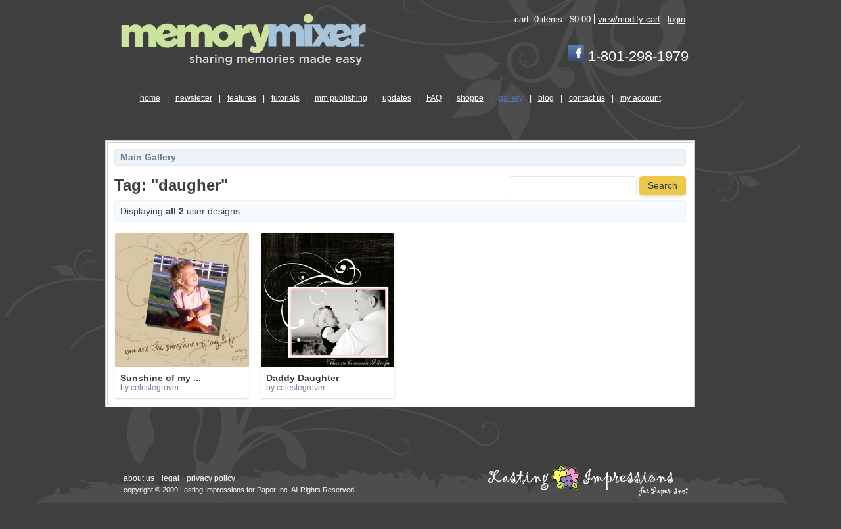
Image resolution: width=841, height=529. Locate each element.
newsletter (193, 98)
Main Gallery (148, 157)
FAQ (434, 98)
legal (170, 478)
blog (546, 98)
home (150, 98)
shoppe (470, 98)
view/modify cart (629, 19)
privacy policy (211, 478)
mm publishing (341, 98)
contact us (587, 98)
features (241, 98)
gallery (511, 98)
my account (640, 98)
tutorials (285, 98)
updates (396, 98)
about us (139, 478)
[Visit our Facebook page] (576, 56)
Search (662, 186)
